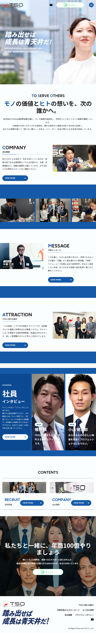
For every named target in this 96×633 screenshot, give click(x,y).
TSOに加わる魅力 (86, 604)
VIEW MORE (10, 178)
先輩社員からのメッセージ (68, 610)
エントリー (50, 572)
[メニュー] (91, 5)
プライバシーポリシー (84, 614)
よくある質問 (88, 610)
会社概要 (68, 614)
